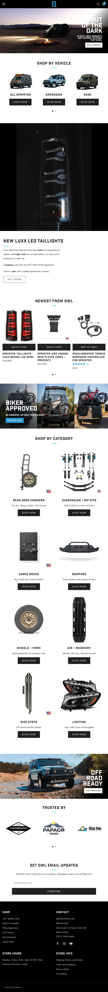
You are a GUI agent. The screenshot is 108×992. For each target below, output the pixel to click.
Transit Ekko (8, 942)
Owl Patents (61, 974)
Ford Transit (8, 932)
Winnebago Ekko (10, 928)
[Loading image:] (20, 90)
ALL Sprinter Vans (11, 918)
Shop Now (20, 102)
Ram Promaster (9, 937)
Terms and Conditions (66, 964)
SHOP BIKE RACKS (14, 420)
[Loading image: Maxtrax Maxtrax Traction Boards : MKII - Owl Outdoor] (79, 643)
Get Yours (14, 279)
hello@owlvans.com (65, 918)
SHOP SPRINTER (94, 45)
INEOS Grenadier (11, 923)
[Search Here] (98, 4)
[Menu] (3, 4)
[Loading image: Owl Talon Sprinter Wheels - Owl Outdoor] (28, 643)
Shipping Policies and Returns (69, 960)
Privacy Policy (62, 969)
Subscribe (54, 891)
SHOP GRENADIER (93, 791)
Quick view (19, 347)
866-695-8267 (62, 923)
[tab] (52, 111)
